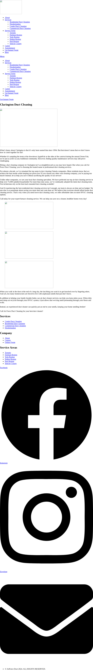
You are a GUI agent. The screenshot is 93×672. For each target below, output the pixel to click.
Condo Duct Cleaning (18, 26)
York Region (14, 37)
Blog (7, 52)
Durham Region (16, 35)
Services (8, 20)
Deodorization (15, 24)
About (7, 18)
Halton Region (15, 39)
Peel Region (14, 41)
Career (7, 46)
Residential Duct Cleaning (20, 22)
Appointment (10, 48)
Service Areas (10, 31)
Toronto (13, 33)
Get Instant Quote (11, 50)
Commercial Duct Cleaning (20, 28)
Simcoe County (16, 44)
